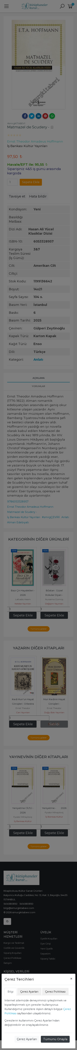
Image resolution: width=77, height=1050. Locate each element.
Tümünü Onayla (55, 1039)
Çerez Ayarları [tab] (29, 991)
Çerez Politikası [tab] (55, 991)
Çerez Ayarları (27, 1039)
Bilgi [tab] (10, 991)
